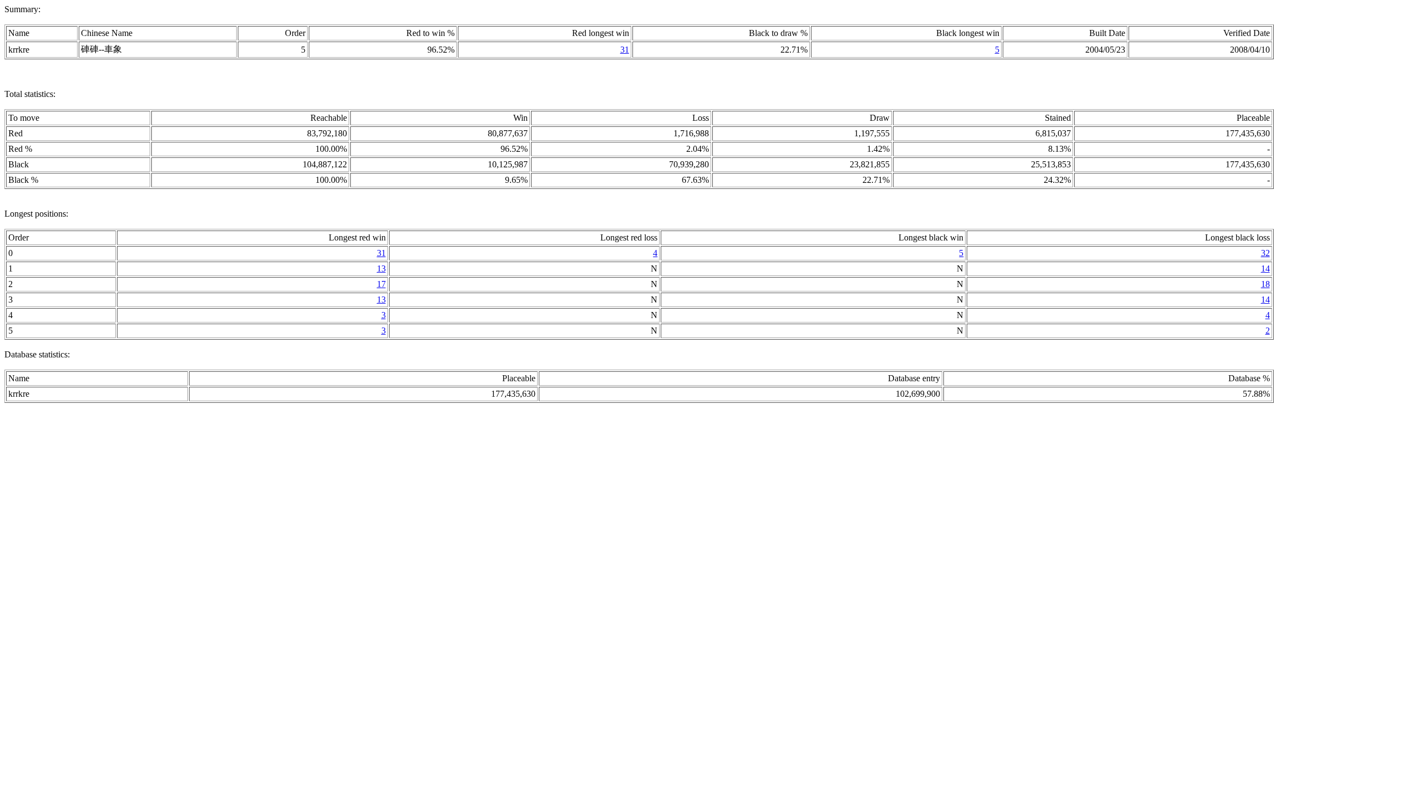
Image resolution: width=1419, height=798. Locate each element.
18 (1265, 284)
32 (1265, 253)
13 (381, 268)
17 (381, 284)
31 (624, 49)
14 (1265, 268)
